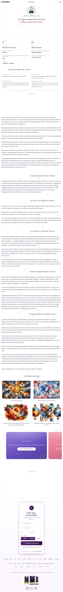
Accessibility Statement (48, 563)
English (15, 566)
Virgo (36, 559)
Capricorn (57, 559)
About (14, 563)
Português (40, 566)
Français (48, 566)
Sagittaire (39, 369)
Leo (33, 559)
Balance (34, 369)
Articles (34, 563)
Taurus (19, 559)
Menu (60, 2)
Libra (40, 559)
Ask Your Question (26, 448)
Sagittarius (50, 559)
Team (18, 563)
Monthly (38, 538)
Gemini (24, 559)
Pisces (11, 559)
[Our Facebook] (27, 588)
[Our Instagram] (35, 588)
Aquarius (6, 559)
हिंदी (34, 566)
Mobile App (28, 563)
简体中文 (28, 566)
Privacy (23, 563)
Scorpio (45, 559)
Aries (15, 559)
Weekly (32, 538)
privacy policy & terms (37, 551)
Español (22, 566)
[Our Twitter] (31, 588)
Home (10, 563)
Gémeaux (28, 369)
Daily (25, 538)
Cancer (29, 559)
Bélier (23, 369)
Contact (39, 563)
